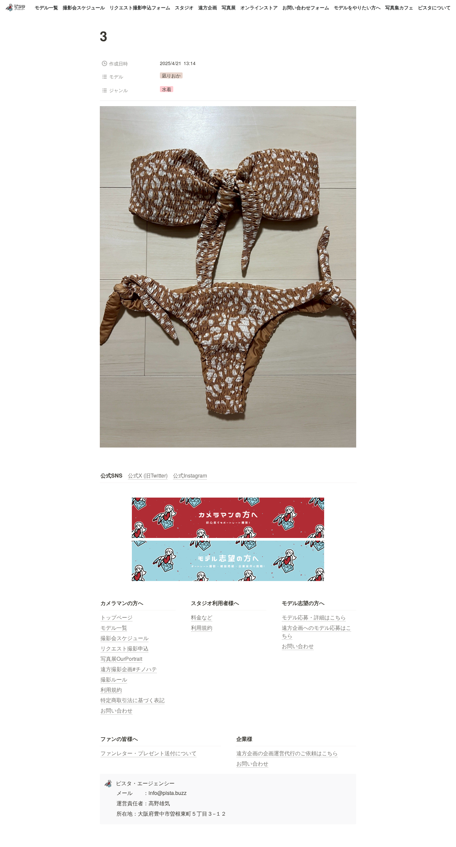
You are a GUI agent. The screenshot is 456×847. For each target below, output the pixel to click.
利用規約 (111, 689)
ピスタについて (434, 7)
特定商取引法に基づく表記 (132, 700)
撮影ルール (113, 679)
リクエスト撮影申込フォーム (139, 7)
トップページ (116, 617)
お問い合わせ (116, 710)
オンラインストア (259, 7)
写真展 (229, 7)
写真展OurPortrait (121, 658)
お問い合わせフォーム (305, 7)
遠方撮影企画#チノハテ (128, 669)
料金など (201, 617)
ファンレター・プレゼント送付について (148, 753)
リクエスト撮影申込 (124, 648)
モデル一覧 (46, 7)
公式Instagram (190, 475)
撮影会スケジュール (84, 7)
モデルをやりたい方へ (357, 7)
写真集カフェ (399, 7)
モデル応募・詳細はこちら (314, 617)
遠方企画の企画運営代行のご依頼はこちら (287, 753)
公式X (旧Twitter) (148, 475)
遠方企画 (207, 7)
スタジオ (184, 7)
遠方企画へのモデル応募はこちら (316, 631)
